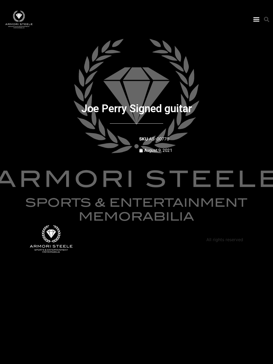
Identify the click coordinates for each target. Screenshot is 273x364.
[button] (256, 19)
